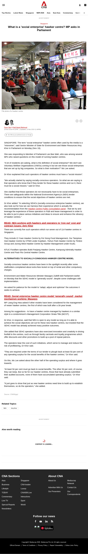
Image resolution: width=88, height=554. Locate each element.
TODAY (5, 493)
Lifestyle (5, 489)
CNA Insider (26, 485)
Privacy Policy (43, 545)
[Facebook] (35, 522)
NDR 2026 (40, 13)
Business (5, 485)
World (23, 505)
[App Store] (38, 527)
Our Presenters (54, 491)
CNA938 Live (26, 493)
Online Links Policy (71, 545)
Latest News (18, 13)
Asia (48, 13)
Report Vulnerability (56, 545)
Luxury (23, 489)
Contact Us (71, 487)
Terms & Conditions (29, 545)
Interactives (25, 497)
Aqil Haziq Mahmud (20, 127)
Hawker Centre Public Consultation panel (47, 209)
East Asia (56, 13)
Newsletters (6, 509)
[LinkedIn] (46, 522)
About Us (52, 481)
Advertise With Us (55, 487)
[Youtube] (41, 522)
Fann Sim (7, 127)
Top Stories (6, 13)
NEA (5, 408)
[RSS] (52, 522)
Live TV (5, 501)
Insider (78, 13)
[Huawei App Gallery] (47, 528)
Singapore (30, 13)
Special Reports (8, 505)
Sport (23, 501)
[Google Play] (35, 527)
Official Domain (15, 545)
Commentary (68, 13)
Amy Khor (14, 408)
